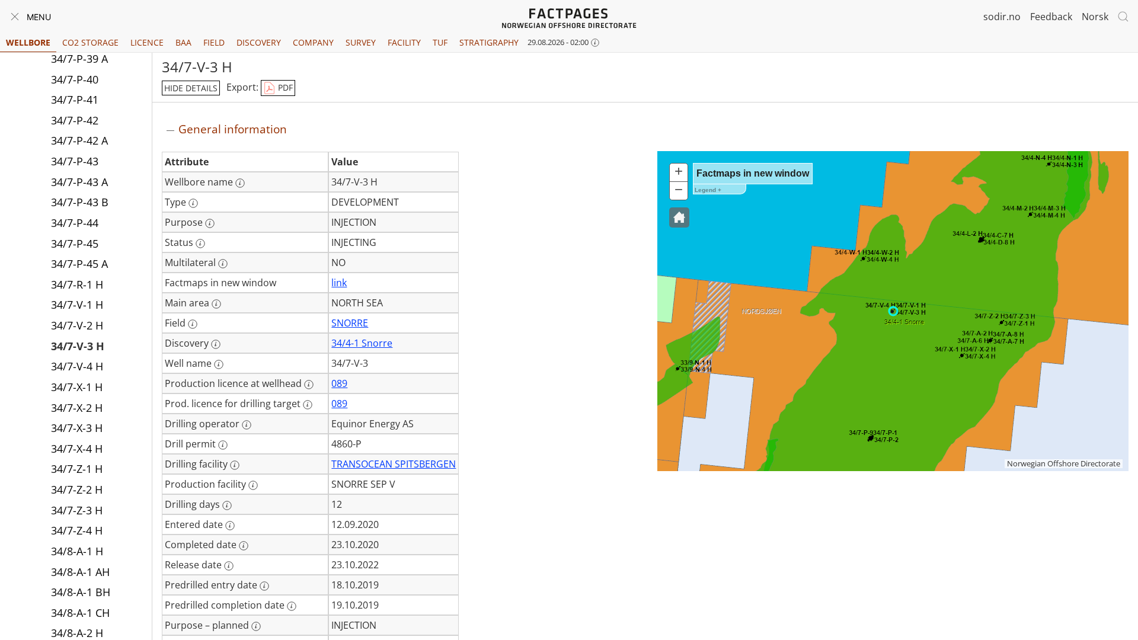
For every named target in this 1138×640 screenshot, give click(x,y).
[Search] (1123, 16)
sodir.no (1002, 16)
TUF (440, 42)
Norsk (1095, 16)
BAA (183, 42)
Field (214, 42)
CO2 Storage (90, 42)
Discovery (258, 42)
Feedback (1051, 16)
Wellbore (28, 42)
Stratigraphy (489, 42)
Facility (404, 42)
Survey (361, 42)
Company (313, 42)
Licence (147, 42)
